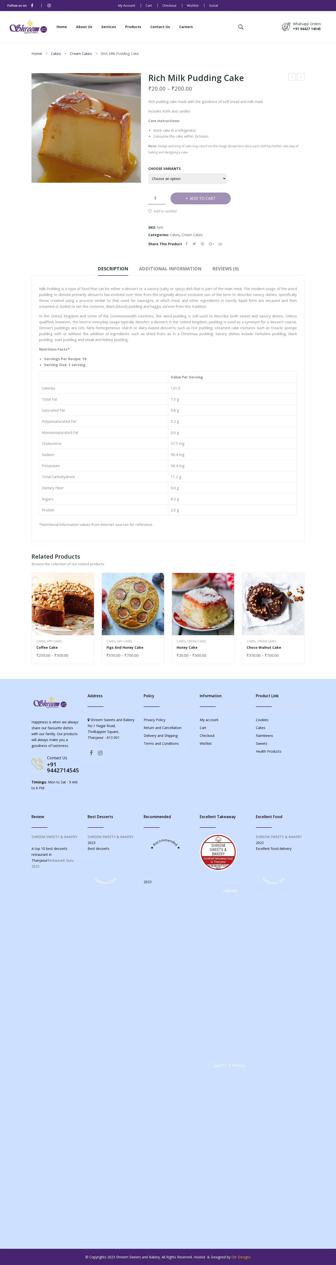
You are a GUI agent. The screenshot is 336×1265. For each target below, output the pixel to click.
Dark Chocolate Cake (292, 77)
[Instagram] (49, 5)
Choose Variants (164, 168)
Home (36, 53)
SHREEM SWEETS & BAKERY (54, 836)
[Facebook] (32, 5)
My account (126, 5)
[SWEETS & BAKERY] (230, 1230)
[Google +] (211, 243)
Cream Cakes (81, 53)
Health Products (268, 751)
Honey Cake (301, 77)
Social (213, 5)
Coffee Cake (47, 647)
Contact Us (57, 758)
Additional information (170, 269)
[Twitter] (194, 243)
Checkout (169, 5)
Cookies (262, 719)
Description (113, 269)
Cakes (56, 53)
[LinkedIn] (220, 243)
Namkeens (264, 735)
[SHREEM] (230, 1056)
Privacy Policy (154, 719)
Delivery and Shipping (161, 735)
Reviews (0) (225, 269)
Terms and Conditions (161, 743)
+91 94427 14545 (307, 28)
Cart (149, 5)
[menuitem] (62, 27)
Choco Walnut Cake (264, 647)
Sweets (261, 743)
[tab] (113, 270)
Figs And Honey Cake (125, 647)
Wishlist (193, 5)
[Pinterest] (202, 243)
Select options (51, 655)
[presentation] (32, 618)
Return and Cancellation (163, 727)
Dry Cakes (54, 641)
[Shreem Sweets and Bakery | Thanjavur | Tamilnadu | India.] (28, 26)
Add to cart (203, 198)
